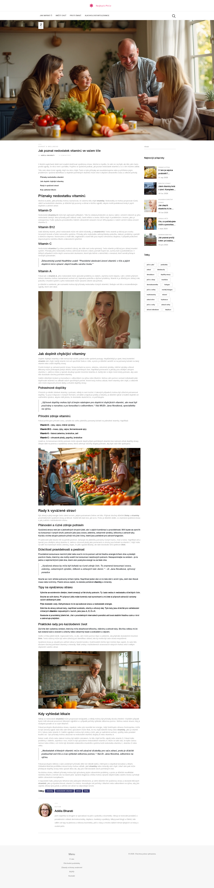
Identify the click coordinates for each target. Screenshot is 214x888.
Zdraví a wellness (48, 146)
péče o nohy (151, 305)
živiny (86, 791)
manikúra (164, 280)
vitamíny (49, 791)
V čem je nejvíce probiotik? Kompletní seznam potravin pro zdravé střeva (166, 172)
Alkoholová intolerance (97, 15)
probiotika (164, 265)
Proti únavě (75, 15)
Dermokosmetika (165, 235)
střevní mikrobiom (153, 309)
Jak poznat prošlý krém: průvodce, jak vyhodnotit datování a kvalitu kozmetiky (166, 239)
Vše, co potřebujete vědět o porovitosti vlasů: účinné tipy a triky (167, 223)
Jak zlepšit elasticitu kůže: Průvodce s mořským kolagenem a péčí (166, 207)
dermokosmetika (152, 284)
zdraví (78, 791)
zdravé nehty (165, 305)
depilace (168, 309)
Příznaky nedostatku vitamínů (52, 177)
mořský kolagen (167, 290)
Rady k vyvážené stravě (49, 186)
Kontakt (71, 876)
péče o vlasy (151, 280)
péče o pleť (150, 265)
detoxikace (150, 274)
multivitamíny (151, 295)
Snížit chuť (61, 15)
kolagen (167, 284)
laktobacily (161, 269)
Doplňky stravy (164, 183)
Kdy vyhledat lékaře (48, 190)
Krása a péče (163, 218)
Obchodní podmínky (72, 863)
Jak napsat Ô (46, 15)
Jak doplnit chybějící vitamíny (52, 181)
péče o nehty (151, 290)
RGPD (71, 872)
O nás (71, 859)
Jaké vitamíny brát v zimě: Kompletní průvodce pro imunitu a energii (166, 188)
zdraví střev (151, 299)
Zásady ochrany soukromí (71, 867)
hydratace (164, 299)
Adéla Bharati (48, 155)
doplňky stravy (165, 274)
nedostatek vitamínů (64, 791)
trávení (164, 295)
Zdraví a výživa (164, 167)
